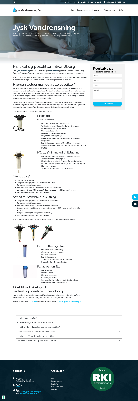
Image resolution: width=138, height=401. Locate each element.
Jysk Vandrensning (23, 71)
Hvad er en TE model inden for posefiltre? (36, 336)
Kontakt (54, 390)
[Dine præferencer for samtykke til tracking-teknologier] (3, 397)
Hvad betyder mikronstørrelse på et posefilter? (38, 327)
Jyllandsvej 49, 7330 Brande (115, 2)
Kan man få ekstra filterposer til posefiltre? (36, 341)
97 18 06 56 (71, 2)
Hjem (53, 378)
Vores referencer (57, 387)
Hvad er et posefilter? (27, 318)
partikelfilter (53, 71)
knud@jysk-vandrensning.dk (29, 393)
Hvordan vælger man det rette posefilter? (36, 322)
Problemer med (56, 381)
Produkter (54, 384)
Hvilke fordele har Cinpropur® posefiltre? (36, 331)
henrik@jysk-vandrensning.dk (91, 2)
